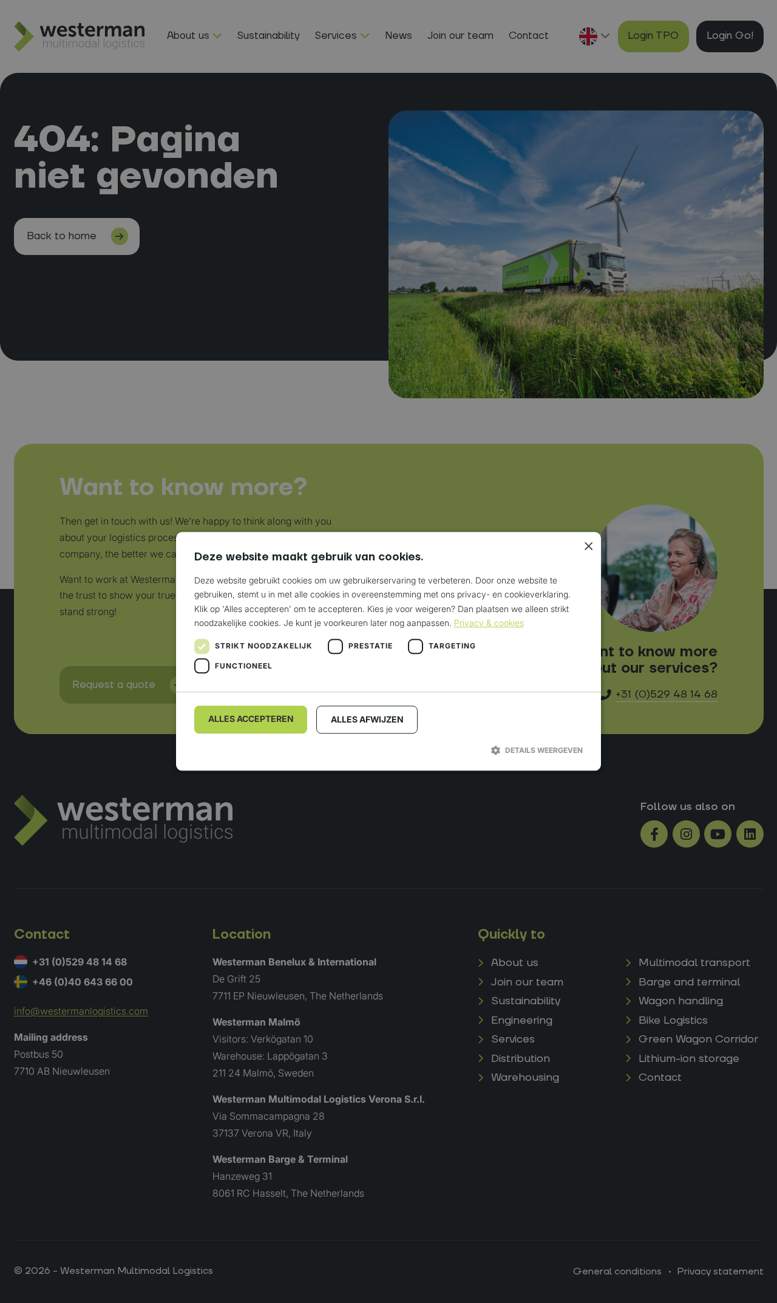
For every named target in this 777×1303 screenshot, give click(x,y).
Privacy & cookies (489, 622)
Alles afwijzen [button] (367, 719)
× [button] (587, 545)
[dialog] (388, 651)
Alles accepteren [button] (251, 718)
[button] (388, 750)
